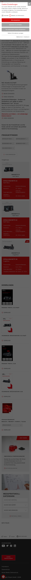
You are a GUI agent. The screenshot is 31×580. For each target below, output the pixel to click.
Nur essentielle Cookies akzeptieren (15, 29)
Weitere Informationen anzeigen (15, 33)
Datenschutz (19, 37)
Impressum (26, 37)
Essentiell (6, 15)
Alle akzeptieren (15, 20)
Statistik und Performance (17, 15)
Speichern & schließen (15, 25)
